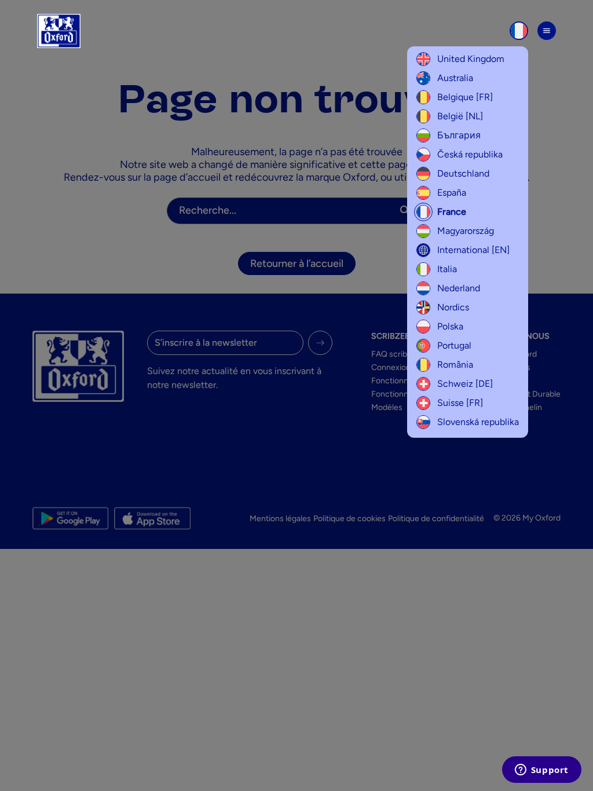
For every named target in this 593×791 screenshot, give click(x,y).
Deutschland (463, 173)
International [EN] (473, 249)
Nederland (458, 288)
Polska (450, 326)
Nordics (453, 307)
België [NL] (460, 116)
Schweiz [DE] (465, 383)
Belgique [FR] (465, 96)
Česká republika (470, 154)
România (455, 364)
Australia (455, 77)
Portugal (454, 345)
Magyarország (465, 230)
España (451, 192)
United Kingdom (470, 58)
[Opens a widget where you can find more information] (541, 770)
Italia (447, 268)
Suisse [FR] (460, 402)
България (459, 135)
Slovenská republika (478, 421)
